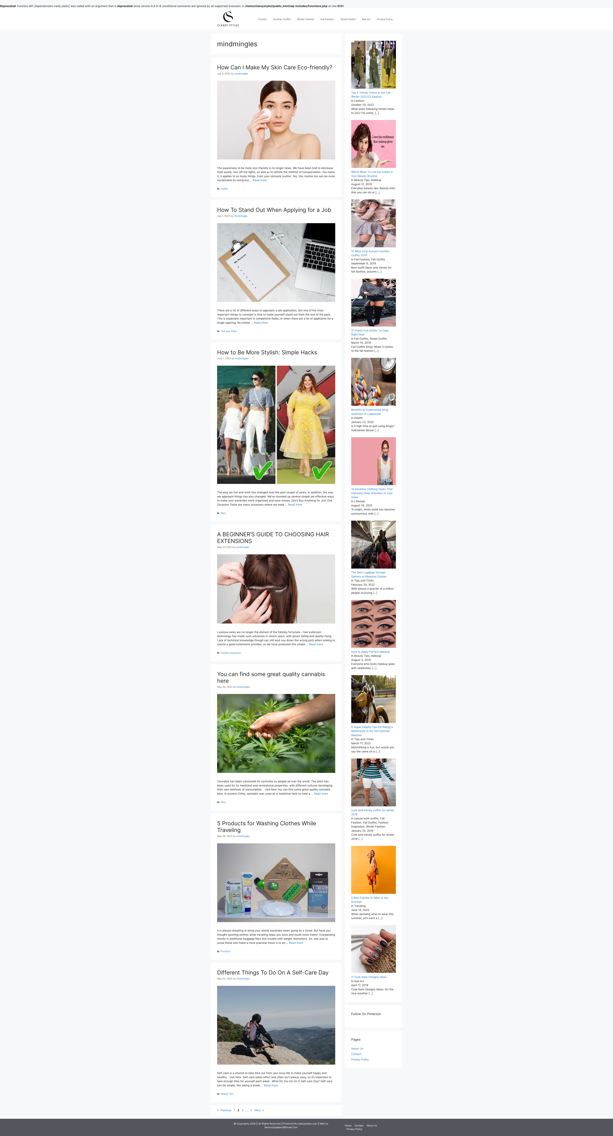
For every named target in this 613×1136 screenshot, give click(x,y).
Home (348, 1125)
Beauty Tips (227, 1093)
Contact (262, 19)
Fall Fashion (327, 19)
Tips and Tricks (229, 331)
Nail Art (366, 19)
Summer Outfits (282, 19)
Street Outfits (348, 19)
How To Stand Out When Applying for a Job (274, 209)
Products (226, 951)
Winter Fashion (305, 19)
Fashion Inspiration (231, 652)
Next (259, 1110)
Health (224, 188)
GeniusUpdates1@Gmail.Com (281, 1127)
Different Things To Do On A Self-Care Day (273, 972)
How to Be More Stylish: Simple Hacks (267, 352)
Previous (224, 1110)
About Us (357, 1048)
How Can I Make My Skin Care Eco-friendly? (274, 67)
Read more (260, 180)
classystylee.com (307, 1123)
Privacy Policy (385, 19)
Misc (223, 513)
